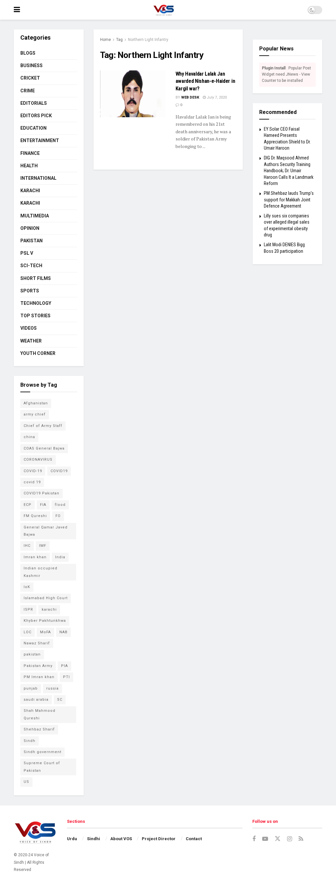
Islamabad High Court (46, 598)
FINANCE (30, 153)
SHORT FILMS (35, 278)
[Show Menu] (17, 10)
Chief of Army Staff (43, 426)
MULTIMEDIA (34, 215)
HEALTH (29, 165)
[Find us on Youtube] (265, 839)
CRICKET (30, 78)
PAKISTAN (31, 240)
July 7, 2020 (216, 97)
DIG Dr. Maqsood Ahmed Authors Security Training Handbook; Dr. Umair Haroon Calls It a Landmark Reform (288, 170)
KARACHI (30, 190)
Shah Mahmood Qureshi (39, 714)
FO (58, 516)
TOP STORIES (35, 315)
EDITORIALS (33, 103)
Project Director (159, 838)
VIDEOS (28, 328)
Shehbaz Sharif (39, 729)
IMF (42, 546)
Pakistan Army (38, 666)
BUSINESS (31, 65)
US (26, 782)
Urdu (72, 838)
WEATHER (31, 340)
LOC (28, 632)
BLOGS (27, 53)
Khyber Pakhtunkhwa (45, 621)
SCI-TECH (31, 265)
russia (52, 688)
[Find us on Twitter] (278, 839)
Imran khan (35, 557)
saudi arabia (36, 699)
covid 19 (32, 482)
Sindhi (93, 838)
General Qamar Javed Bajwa (46, 531)
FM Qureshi (35, 516)
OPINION (29, 228)
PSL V (26, 253)
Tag (119, 39)
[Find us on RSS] (301, 839)
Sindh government (42, 752)
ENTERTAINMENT (39, 140)
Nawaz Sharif (37, 643)
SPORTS (29, 290)
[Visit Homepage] (163, 9)
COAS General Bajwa (44, 448)
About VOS (121, 838)
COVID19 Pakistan (41, 493)
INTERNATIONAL (38, 178)
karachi (49, 609)
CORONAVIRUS (38, 459)
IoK (27, 587)
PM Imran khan (39, 677)
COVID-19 (33, 471)
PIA (64, 666)
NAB (63, 632)
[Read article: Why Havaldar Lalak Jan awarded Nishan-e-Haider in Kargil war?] (133, 93)
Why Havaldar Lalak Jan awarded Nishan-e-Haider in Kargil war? (205, 81)
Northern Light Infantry (148, 39)
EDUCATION (33, 128)
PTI (66, 677)
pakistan (32, 654)
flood (60, 505)
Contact (194, 838)
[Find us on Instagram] (289, 839)
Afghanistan (36, 403)
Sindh (29, 741)
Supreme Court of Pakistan (42, 766)
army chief (35, 414)
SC (59, 699)
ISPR (28, 609)
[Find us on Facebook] (254, 839)
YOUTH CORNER (37, 353)
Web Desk (190, 97)
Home (105, 39)
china (29, 437)
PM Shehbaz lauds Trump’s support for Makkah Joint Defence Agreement (289, 200)
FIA (43, 505)
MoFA (45, 632)
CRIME (27, 90)
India (60, 557)
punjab (31, 688)
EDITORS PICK (36, 115)
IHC (27, 546)
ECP (28, 505)
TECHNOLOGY (35, 303)
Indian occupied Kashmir (40, 572)
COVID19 (59, 471)
